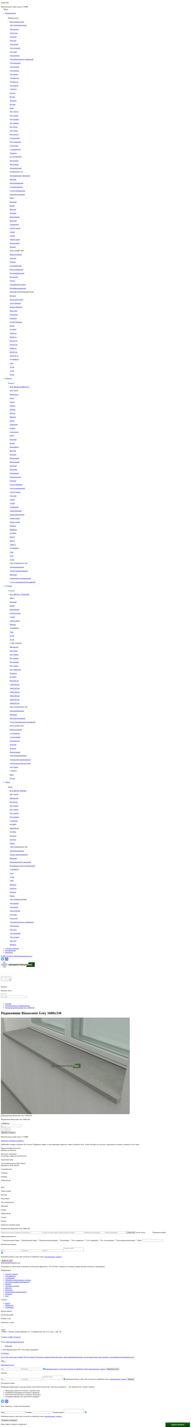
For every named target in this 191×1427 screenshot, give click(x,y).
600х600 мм (14, 828)
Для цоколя (14, 86)
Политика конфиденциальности (17, 1282)
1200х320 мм (14, 688)
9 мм (11, 363)
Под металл (14, 134)
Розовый (13, 481)
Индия (12, 97)
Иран (12, 108)
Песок (12, 421)
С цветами (14, 821)
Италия (12, 104)
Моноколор (14, 394)
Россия (12, 93)
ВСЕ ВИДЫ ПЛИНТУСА (19, 387)
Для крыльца (14, 56)
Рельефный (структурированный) (22, 866)
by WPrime (5, 1353)
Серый (12, 232)
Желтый (13, 451)
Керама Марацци (16, 307)
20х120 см (13, 345)
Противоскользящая (17, 194)
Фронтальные (15, 752)
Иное (140, 1240)
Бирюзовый (14, 447)
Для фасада (14, 82)
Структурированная (17, 191)
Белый (12, 206)
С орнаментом (15, 149)
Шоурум (8, 1288)
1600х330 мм (14, 703)
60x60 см (13, 337)
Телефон (28, 1412)
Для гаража (14, 44)
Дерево (12, 406)
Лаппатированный (17, 567)
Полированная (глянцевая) (20, 176)
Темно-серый (15, 239)
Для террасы (14, 71)
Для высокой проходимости (20, 760)
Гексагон (13, 836)
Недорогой (14, 277)
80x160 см (13, 352)
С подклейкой (15, 737)
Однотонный (15, 138)
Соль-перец (14, 146)
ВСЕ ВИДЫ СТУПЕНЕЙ (19, 594)
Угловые (13, 748)
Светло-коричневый (17, 488)
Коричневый (14, 217)
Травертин (14, 424)
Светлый (13, 496)
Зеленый (13, 213)
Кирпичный (14, 458)
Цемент (12, 428)
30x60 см (13, 333)
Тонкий (12, 262)
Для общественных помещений (21, 59)
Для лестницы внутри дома (20, 763)
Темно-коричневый (17, 515)
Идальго (13, 296)
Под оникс (14, 131)
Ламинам (13, 318)
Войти (7, 1303)
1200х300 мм (14, 685)
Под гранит (14, 806)
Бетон (12, 398)
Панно (12, 843)
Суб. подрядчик (92, 1240)
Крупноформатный (17, 273)
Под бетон (14, 127)
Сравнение (9, 1307)
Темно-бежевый (16, 511)
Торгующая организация (125, 1240)
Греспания (14, 314)
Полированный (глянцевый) (20, 862)
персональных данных (53, 1257)
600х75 (12, 541)
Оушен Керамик (16, 322)
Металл (12, 413)
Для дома (13, 52)
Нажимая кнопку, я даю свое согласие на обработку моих (67, 1369)
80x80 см (13, 348)
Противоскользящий (17, 718)
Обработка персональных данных (18, 1280)
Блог (7, 1296)
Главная (8, 1004)
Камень (12, 409)
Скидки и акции (11, 1274)
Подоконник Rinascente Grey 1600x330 (19, 1008)
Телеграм (8, 1346)
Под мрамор (14, 119)
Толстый (13, 258)
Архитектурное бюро (11, 1240)
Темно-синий (15, 522)
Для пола (13, 37)
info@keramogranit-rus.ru (23, 956)
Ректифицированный (18, 288)
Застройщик (65, 1240)
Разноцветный (15, 477)
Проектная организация (48, 1240)
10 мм (12, 367)
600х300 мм (14, 681)
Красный (13, 221)
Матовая (13, 179)
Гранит (12, 402)
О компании (10, 1278)
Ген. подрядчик (78, 1240)
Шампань (13, 530)
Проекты (8, 1294)
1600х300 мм (14, 696)
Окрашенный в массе (18, 284)
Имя (2, 1412)
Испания (13, 101)
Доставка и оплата (12, 1286)
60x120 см (13, 341)
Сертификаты (10, 1276)
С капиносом (15, 733)
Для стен (13, 41)
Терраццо (13, 153)
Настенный (14, 161)
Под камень (14, 123)
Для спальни (14, 67)
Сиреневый (14, 507)
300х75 (12, 537)
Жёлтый (13, 209)
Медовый (13, 469)
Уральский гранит (16, 299)
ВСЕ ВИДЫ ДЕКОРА (18, 791)
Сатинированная (16, 187)
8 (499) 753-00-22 (7, 956)
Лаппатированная (16, 183)
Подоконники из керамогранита (17, 1006)
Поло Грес (13, 311)
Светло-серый (15, 228)
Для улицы (14, 74)
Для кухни (14, 33)
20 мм (12, 375)
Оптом (12, 281)
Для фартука (14, 78)
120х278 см (14, 356)
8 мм (11, 552)
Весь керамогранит (17, 22)
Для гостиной (15, 48)
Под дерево (14, 116)
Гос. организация (107, 1240)
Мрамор (13, 417)
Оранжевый (14, 224)
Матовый (13, 575)
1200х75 (13, 545)
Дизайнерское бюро (29, 1240)
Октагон (13, 840)
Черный (13, 247)
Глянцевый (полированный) (20, 578)
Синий (12, 236)
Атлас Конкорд (15, 303)
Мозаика (13, 885)
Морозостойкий (16, 254)
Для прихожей (15, 63)
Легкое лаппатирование (19, 571)
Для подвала (14, 926)
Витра (12, 326)
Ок (3, 1361)
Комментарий (58, 1412)
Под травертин (15, 142)
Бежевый (13, 202)
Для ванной (14, 29)
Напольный (14, 164)
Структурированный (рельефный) (22, 582)
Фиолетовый (14, 243)
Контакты (9, 1290)
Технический (15, 741)
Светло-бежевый (16, 484)
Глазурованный (15, 266)
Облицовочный (16, 168)
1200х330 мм (14, 692)
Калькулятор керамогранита (16, 1292)
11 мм (12, 371)
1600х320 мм (14, 700)
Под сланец (14, 666)
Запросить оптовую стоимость (12, 1141)
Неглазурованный (16, 269)
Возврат (8, 1284)
